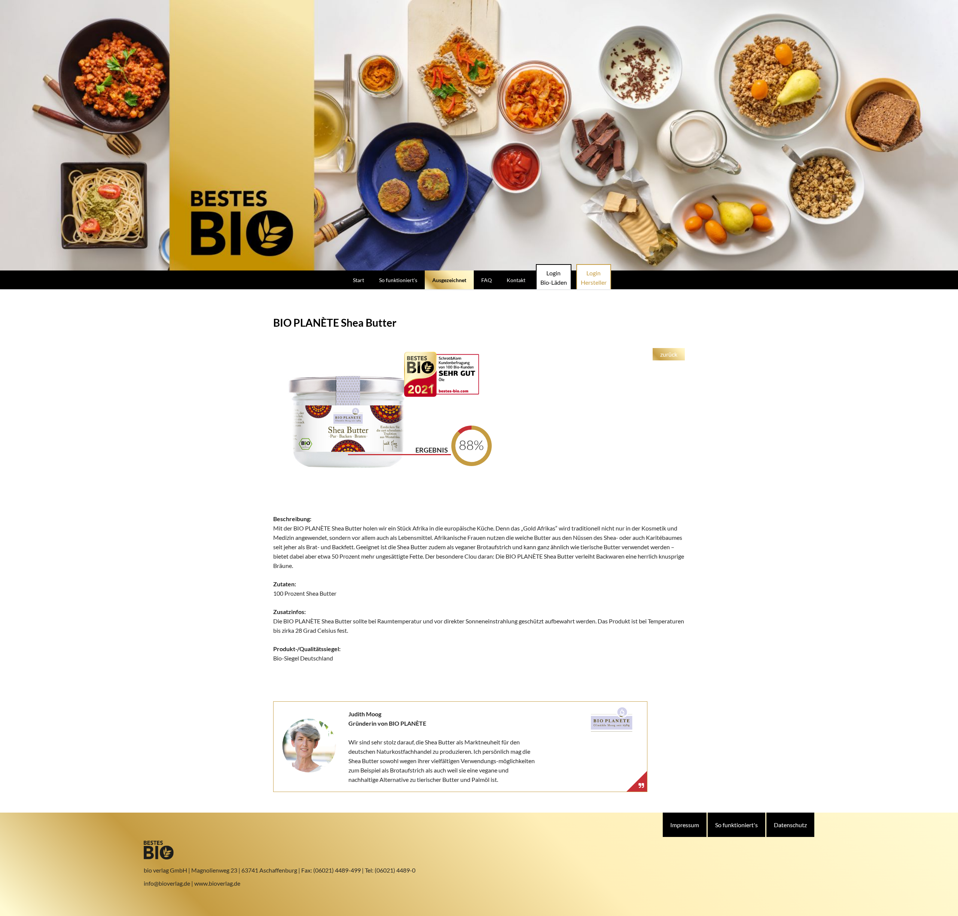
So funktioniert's (736, 824)
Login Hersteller (594, 277)
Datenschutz (790, 824)
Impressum (684, 824)
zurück (668, 354)
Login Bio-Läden (553, 277)
